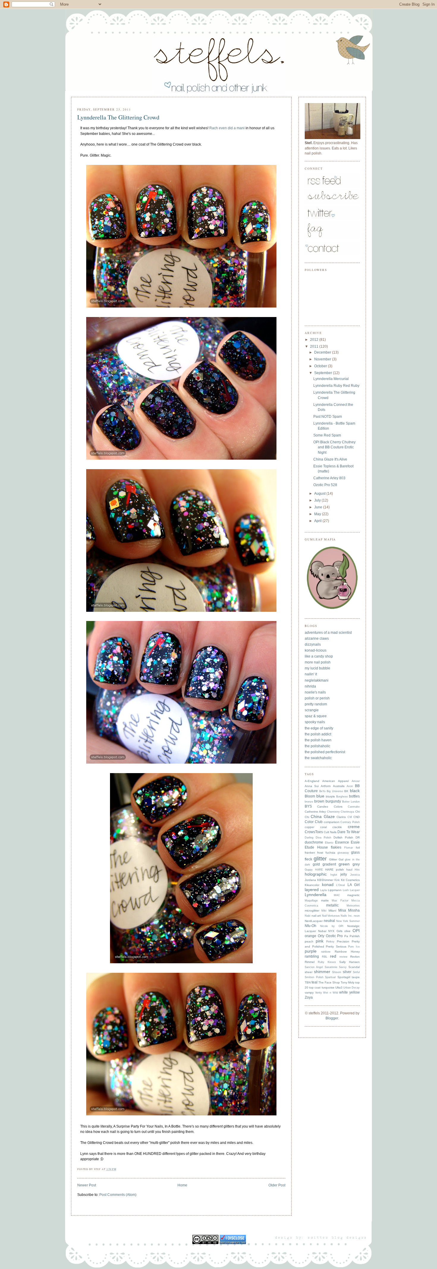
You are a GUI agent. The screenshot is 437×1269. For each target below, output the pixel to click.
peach (309, 941)
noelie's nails (315, 692)
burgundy (333, 801)
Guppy (309, 869)
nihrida (310, 686)
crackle (337, 827)
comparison (331, 822)
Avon (350, 786)
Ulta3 (338, 987)
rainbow (326, 951)
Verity (318, 992)
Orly (321, 936)
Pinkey (330, 941)
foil (358, 847)
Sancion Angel (314, 967)
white (343, 992)
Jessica (355, 874)
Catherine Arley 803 (329, 478)
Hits (357, 869)
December (323, 352)
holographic (316, 874)
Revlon (355, 956)
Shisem (336, 972)
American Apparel (335, 781)
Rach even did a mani (227, 128)
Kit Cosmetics (350, 880)
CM (350, 817)
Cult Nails (330, 832)
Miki (323, 910)
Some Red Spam (327, 435)
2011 (314, 346)
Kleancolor (312, 885)
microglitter (312, 910)
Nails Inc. (347, 915)
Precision (343, 941)
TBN (308, 982)
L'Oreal (340, 885)
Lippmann (335, 890)
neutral (329, 921)
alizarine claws (317, 638)
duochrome (314, 842)
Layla (323, 890)
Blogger (332, 1018)
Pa (346, 936)
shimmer (322, 972)
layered (312, 889)
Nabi (307, 915)
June (318, 507)
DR (358, 837)
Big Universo (335, 791)
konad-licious (315, 650)
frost (320, 852)
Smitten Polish (314, 977)
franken (310, 852)
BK (346, 791)
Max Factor (340, 900)
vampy (309, 992)
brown (319, 801)
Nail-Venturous (331, 915)
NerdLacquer (314, 921)
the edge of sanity (319, 728)
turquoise (328, 987)
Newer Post (86, 1185)
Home (182, 1185)
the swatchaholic (318, 758)
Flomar (348, 847)
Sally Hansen (349, 962)
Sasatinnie (331, 967)
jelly (343, 874)
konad (328, 884)
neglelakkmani (316, 680)
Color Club (314, 822)
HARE (319, 869)
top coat (314, 987)
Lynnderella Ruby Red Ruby (336, 385)
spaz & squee (316, 716)
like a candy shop (319, 656)
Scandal (354, 967)
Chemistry (333, 811)
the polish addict (318, 734)
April (318, 521)
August (320, 493)
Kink (337, 880)
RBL (324, 956)
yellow (354, 992)
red (333, 956)
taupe (356, 977)
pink (319, 941)
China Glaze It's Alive (330, 459)
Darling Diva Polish (318, 837)
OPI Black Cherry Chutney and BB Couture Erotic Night (334, 447)
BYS (308, 806)
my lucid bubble (317, 668)
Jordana (310, 880)
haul (349, 869)
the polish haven (318, 740)
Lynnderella (315, 895)
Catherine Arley (315, 811)
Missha (354, 910)
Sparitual (330, 977)
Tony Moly (347, 982)
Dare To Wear (348, 832)
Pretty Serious (336, 946)
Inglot (333, 874)
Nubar (322, 931)
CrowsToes (314, 832)
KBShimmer (325, 880)
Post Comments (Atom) (117, 1195)
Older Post (276, 1185)
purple (311, 951)
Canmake (354, 806)
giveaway (343, 852)
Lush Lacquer (351, 890)
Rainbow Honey (347, 951)
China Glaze (322, 816)
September (323, 373)
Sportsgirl (343, 977)
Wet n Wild (330, 992)
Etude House (316, 847)
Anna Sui (312, 786)
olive (347, 931)
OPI (356, 931)
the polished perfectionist (325, 752)
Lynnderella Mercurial (331, 379)
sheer (308, 972)
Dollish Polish (343, 837)
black (355, 791)
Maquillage (311, 900)
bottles (354, 796)
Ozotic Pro (334, 936)
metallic (332, 905)
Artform (326, 786)
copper (309, 827)
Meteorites (353, 905)
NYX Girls (335, 931)
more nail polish (318, 662)
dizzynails (313, 644)
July (318, 500)
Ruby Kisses (327, 962)
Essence (342, 842)
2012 (314, 339)
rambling (312, 956)
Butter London (351, 801)
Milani (332, 910)
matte (325, 900)
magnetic (353, 895)
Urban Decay (351, 987)
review (343, 956)
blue (320, 796)
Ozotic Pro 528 (325, 485)
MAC (337, 895)
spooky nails (315, 722)
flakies (336, 847)
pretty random (316, 704)
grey (356, 864)
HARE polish (334, 869)
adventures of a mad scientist (328, 632)
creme (354, 827)
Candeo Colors (329, 806)
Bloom (310, 796)
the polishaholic (317, 746)
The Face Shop (329, 982)
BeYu (322, 791)
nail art (316, 915)
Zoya (309, 997)
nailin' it (311, 674)
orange (310, 936)
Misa (342, 910)
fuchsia (330, 852)
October (321, 366)
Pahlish (355, 936)
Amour (356, 781)
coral (323, 827)
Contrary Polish (350, 822)
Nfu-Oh (310, 926)
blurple (330, 796)
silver (347, 972)
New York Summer (348, 921)
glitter (320, 858)
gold (316, 864)
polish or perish (317, 698)
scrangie (312, 710)
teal (314, 982)
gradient (329, 864)
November (323, 359)
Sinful (356, 972)
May (318, 514)
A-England (312, 781)
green (344, 864)
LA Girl (354, 885)
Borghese (342, 796)
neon (357, 915)
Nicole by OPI (331, 926)
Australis (339, 786)
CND (356, 817)
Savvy (343, 967)
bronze (309, 801)
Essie (355, 842)
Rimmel (310, 962)
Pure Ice (354, 946)
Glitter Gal (336, 859)
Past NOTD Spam (327, 416)
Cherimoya (347, 811)
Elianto (329, 842)
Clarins (341, 817)
